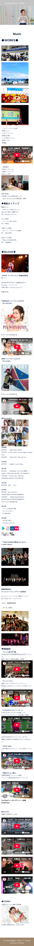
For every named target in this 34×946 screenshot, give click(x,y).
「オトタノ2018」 (7, 608)
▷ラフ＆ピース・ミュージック (11, 598)
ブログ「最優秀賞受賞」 (9, 603)
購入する (6, 292)
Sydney (21, 943)
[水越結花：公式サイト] (14, 3)
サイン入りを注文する (10, 335)
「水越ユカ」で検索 (7, 535)
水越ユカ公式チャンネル (9, 814)
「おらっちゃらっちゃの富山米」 (12, 198)
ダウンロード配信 (7, 533)
